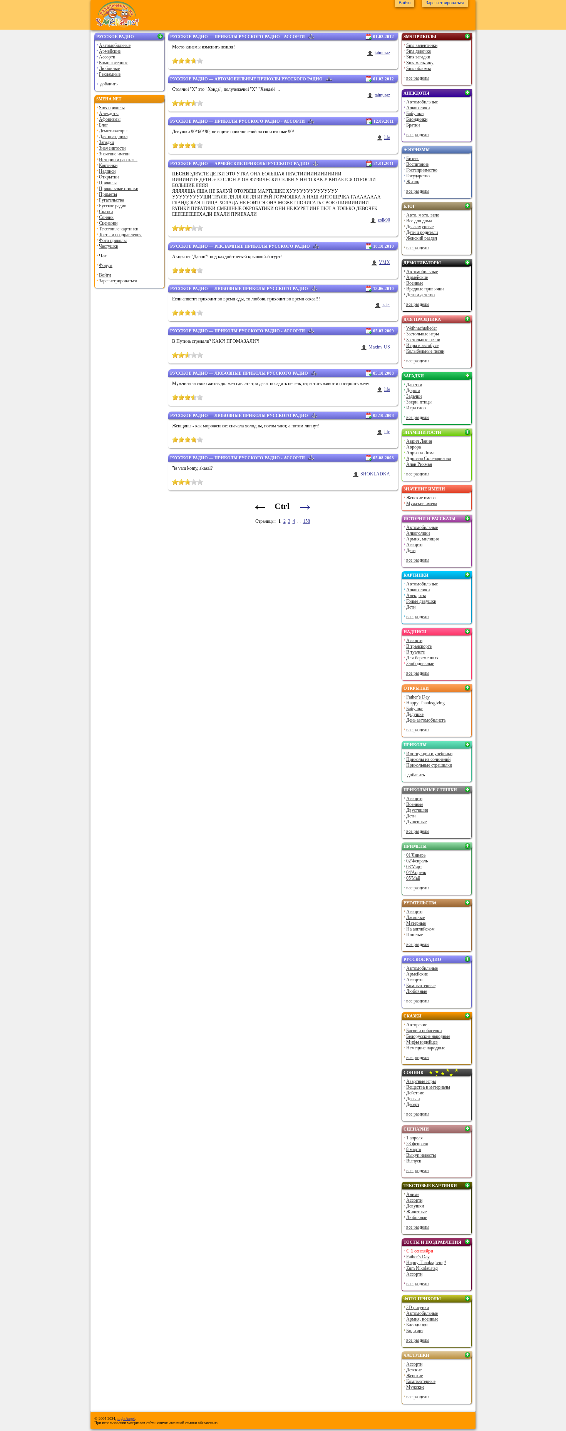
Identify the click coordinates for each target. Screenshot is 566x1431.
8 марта (413, 1149)
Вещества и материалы (428, 1087)
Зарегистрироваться (118, 281)
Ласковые (415, 917)
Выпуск (413, 1161)
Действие (415, 1093)
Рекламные (110, 74)
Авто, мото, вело (422, 215)
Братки (413, 125)
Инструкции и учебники (429, 753)
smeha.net (108, 99)
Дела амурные (420, 226)
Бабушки (415, 113)
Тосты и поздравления (120, 234)
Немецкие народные (425, 1048)
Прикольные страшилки (429, 765)
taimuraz (382, 52)
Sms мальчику (420, 62)
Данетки (414, 384)
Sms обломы (418, 68)
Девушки (415, 1206)
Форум (105, 265)
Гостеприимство (421, 170)
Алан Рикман (419, 464)
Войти (105, 275)
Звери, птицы (419, 402)
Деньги (413, 1098)
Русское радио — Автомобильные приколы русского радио (246, 79)
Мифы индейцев (422, 1042)
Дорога (413, 390)
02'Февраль (417, 861)
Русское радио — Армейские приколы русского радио (239, 163)
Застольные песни (423, 339)
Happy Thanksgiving (425, 702)
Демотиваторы (113, 130)
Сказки (106, 211)
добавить (108, 84)
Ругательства (111, 200)
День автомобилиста (425, 720)
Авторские (416, 1024)
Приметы (108, 194)
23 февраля (417, 1143)
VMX (384, 262)
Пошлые (414, 934)
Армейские (110, 51)
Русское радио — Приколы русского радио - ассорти (237, 36)
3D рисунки (417, 1307)
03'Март (414, 866)
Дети (410, 550)
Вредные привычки (425, 289)
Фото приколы (113, 240)
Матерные (416, 923)
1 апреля (414, 1138)
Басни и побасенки (424, 1030)
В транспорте (419, 646)
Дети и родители (422, 232)
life (387, 137)
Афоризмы (110, 119)
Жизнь (412, 181)
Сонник (106, 217)
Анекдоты (109, 113)
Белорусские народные (428, 1036)
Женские (414, 1375)
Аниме (412, 1194)
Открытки (109, 177)
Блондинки (416, 119)
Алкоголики (418, 107)
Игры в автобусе (422, 345)
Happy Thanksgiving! (426, 1262)
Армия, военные (422, 1319)
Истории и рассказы (118, 159)
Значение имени (114, 154)
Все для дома (419, 220)
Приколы (108, 182)
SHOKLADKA (375, 474)
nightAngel (126, 1418)
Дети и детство (420, 294)
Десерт (412, 1104)
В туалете (415, 652)
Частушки (108, 246)
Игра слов (416, 407)
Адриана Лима (420, 452)
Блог (103, 125)
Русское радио (115, 36)
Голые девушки (421, 601)
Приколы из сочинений (428, 759)
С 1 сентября (420, 1251)
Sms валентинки (421, 45)
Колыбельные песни (425, 351)
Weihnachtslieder (421, 328)
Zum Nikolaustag (422, 1268)
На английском (420, 929)
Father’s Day (418, 697)
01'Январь (415, 855)
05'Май (413, 878)
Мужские (415, 1387)
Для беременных (422, 657)
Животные (416, 1211)
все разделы (417, 78)
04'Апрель (416, 872)
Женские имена (420, 497)
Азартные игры (421, 1081)
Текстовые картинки (118, 229)
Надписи (107, 171)
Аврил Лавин (419, 441)
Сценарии (108, 223)
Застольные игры (422, 334)
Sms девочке (418, 51)
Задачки (414, 396)
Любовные (109, 68)
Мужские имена (421, 503)
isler (386, 304)
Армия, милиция (422, 539)
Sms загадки (418, 57)
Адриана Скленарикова (428, 458)
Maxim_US (379, 347)
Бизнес (412, 158)
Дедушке (415, 714)
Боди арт (414, 1330)
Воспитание (417, 164)
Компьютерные (113, 62)
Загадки (106, 142)
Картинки (108, 165)
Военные (414, 283)
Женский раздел (421, 238)
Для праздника (113, 136)
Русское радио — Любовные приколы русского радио (239, 288)
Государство (418, 175)
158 (306, 521)
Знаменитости (112, 148)
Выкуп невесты (421, 1155)
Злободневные (420, 663)
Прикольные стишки (118, 188)
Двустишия (417, 810)
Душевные (416, 821)
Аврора (413, 447)
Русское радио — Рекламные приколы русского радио (240, 246)
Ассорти (107, 57)
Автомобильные (115, 45)
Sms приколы (112, 107)
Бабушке (414, 708)
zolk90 (384, 220)
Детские (414, 1370)
